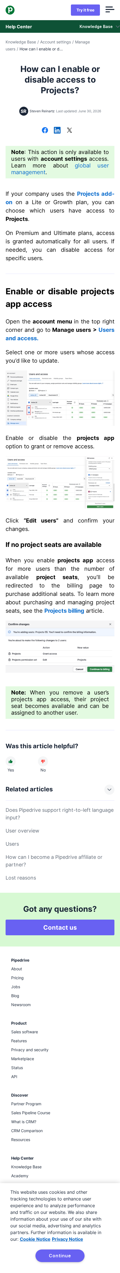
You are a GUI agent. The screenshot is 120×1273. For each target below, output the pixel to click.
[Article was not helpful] (43, 761)
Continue (60, 1255)
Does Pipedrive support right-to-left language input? (60, 813)
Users (12, 844)
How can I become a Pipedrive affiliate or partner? (54, 861)
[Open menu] (109, 10)
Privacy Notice (67, 1239)
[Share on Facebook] (45, 131)
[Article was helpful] (11, 761)
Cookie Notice (35, 1239)
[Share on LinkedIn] (57, 131)
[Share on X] (69, 131)
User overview (22, 831)
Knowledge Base (21, 41)
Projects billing (64, 610)
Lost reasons (21, 878)
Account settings (55, 41)
